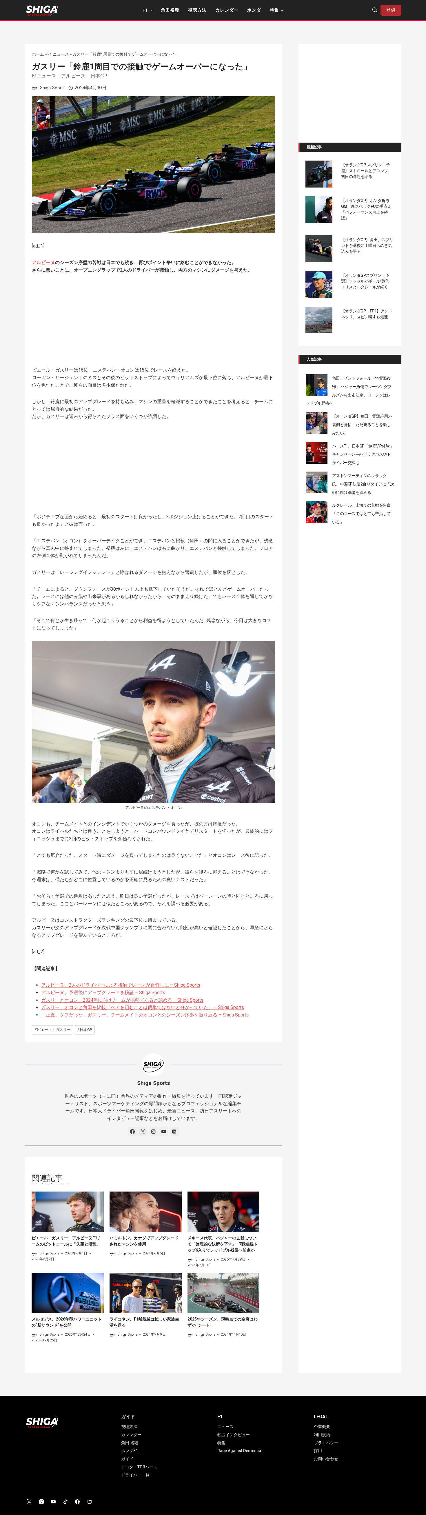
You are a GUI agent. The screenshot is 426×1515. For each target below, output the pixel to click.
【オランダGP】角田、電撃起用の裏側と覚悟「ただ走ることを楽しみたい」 (362, 424)
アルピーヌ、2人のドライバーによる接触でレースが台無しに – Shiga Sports (120, 985)
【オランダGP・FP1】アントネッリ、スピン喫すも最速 (366, 314)
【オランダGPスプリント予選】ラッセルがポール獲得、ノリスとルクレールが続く (366, 281)
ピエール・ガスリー (52, 1029)
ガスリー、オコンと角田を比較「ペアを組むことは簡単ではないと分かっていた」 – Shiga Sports (142, 1007)
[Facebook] (77, 1501)
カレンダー (227, 10)
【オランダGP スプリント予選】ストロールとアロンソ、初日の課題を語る (366, 171)
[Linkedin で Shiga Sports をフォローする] (174, 1131)
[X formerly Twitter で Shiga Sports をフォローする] (143, 1131)
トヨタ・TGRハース (139, 1467)
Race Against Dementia (239, 1450)
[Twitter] (29, 1501)
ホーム (38, 54)
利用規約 (322, 1434)
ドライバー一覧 (135, 1475)
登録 (391, 10)
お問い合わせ (326, 1458)
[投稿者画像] (35, 88)
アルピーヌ (73, 75)
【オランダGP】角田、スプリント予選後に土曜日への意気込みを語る (367, 245)
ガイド (127, 1458)
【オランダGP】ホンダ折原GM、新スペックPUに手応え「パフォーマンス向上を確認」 (366, 209)
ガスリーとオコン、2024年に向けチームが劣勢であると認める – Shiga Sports (122, 1000)
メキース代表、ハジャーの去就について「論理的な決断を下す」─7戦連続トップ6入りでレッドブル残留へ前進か (222, 1244)
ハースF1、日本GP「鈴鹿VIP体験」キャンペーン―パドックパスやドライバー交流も (363, 454)
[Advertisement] (153, 323)
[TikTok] (65, 1501)
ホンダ (254, 10)
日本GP (99, 75)
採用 (318, 1450)
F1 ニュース (58, 54)
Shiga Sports (52, 87)
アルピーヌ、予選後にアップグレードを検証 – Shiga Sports (103, 992)
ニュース (225, 1426)
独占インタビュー (233, 1434)
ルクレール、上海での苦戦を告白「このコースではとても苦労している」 (361, 513)
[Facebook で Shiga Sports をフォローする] (132, 1131)
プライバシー (326, 1443)
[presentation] (68, 1212)
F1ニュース (44, 75)
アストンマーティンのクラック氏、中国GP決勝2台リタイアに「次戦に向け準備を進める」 (363, 484)
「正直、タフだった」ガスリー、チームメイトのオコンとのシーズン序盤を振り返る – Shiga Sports (145, 1015)
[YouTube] (53, 1501)
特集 (221, 1443)
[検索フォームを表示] (375, 10)
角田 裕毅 (129, 1443)
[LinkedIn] (89, 1501)
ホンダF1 (129, 1450)
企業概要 (322, 1426)
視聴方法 (197, 10)
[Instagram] (41, 1501)
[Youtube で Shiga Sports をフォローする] (163, 1131)
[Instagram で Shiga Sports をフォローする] (153, 1131)
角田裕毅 (170, 10)
